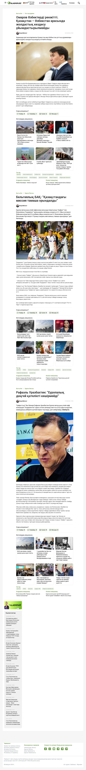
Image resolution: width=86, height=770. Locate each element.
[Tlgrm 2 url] (66, 749)
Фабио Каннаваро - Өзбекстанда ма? (26, 182)
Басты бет (19, 13)
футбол (19, 174)
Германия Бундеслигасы (11, 751)
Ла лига (56, 3)
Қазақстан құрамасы (48, 174)
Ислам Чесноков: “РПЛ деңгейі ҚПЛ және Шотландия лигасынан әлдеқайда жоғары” (12, 668)
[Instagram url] (50, 749)
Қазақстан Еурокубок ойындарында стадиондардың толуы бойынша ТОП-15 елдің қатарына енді (12, 634)
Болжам (71, 3)
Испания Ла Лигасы (9, 749)
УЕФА (24, 369)
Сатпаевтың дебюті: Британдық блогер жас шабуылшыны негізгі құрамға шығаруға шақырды (12, 622)
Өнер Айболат (23, 33)
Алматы (58, 369)
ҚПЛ (26, 3)
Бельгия (44, 369)
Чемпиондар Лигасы (30, 747)
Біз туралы (67, 764)
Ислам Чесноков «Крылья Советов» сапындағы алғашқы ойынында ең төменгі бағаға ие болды (13, 645)
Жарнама (79, 764)
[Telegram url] (58, 749)
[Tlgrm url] (62, 749)
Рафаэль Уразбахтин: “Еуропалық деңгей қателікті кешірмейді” (57, 378)
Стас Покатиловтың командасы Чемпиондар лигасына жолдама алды (13, 722)
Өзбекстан (37, 174)
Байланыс (73, 764)
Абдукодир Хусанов (65, 177)
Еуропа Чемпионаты (30, 752)
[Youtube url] (54, 749)
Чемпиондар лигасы (22, 177)
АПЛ (42, 3)
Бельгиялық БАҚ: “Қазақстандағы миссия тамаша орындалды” (28, 594)
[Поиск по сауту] (79, 3)
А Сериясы (64, 3)
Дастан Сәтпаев (43, 177)
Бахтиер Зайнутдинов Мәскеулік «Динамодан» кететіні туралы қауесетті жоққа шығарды (13, 691)
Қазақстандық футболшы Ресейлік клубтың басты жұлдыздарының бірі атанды (28, 378)
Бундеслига (49, 3)
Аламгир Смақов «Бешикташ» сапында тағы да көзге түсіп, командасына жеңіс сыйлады (12, 657)
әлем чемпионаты (27, 174)
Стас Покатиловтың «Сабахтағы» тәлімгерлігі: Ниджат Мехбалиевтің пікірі (13, 679)
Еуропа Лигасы (28, 749)
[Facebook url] (45, 749)
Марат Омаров (53, 177)
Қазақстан (32, 372)
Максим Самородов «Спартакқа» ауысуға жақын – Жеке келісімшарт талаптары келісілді (12, 703)
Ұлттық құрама (31, 3)
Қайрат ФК (58, 174)
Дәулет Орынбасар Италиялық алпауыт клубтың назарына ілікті (12, 713)
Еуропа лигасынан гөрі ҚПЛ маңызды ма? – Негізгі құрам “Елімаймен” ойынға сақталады (58, 594)
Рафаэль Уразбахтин (22, 372)
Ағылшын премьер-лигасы (11, 747)
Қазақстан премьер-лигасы (12, 746)
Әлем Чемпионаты (29, 751)
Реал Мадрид (33, 177)
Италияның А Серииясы (11, 752)
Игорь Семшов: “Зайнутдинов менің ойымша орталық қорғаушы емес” (58, 183)
